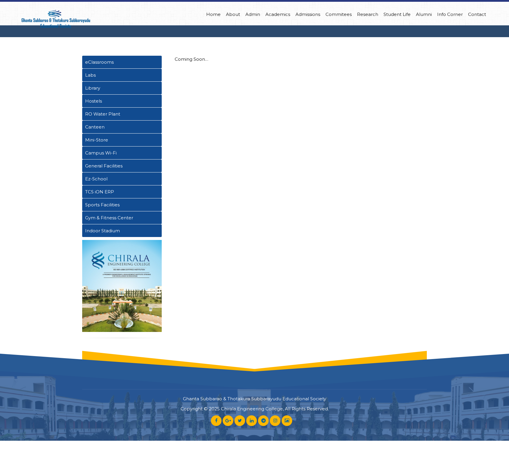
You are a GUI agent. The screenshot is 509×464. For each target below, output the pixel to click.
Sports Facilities (102, 205)
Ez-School (96, 179)
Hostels (93, 101)
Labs (90, 75)
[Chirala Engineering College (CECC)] (55, 19)
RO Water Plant (102, 114)
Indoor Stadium (102, 230)
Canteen (95, 127)
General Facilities (104, 166)
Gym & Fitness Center (109, 218)
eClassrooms (99, 62)
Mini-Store (96, 140)
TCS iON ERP (99, 192)
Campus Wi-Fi (101, 153)
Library (92, 88)
